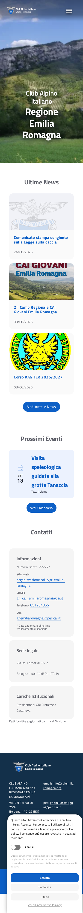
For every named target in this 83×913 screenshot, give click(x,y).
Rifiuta (45, 896)
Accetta (45, 877)
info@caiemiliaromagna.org (58, 785)
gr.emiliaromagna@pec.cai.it (39, 618)
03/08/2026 (23, 321)
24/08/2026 (23, 252)
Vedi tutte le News (41, 406)
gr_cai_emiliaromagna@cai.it (40, 598)
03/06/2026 (23, 387)
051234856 (39, 605)
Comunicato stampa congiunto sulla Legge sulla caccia (41, 239)
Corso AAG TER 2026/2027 (38, 377)
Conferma (45, 887)
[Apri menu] (69, 10)
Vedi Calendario (41, 507)
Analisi (29, 847)
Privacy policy (45, 905)
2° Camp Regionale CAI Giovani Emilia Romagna (35, 309)
